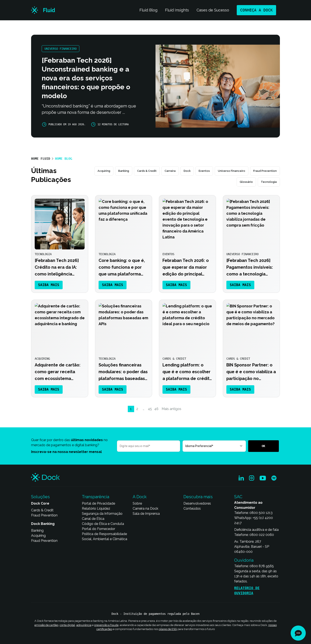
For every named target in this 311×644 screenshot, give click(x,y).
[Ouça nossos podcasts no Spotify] (274, 478)
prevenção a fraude (106, 625)
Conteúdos (192, 508)
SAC (238, 496)
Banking (123, 170)
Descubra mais (198, 496)
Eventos (204, 170)
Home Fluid (40, 159)
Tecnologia (269, 181)
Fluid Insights (177, 10)
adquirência (83, 625)
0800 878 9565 (261, 566)
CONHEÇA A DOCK (256, 10)
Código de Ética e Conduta (103, 524)
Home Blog (63, 159)
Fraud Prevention (265, 170)
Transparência (95, 496)
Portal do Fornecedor (98, 529)
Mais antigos (171, 409)
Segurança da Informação (102, 514)
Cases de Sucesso (213, 10)
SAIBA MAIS (48, 285)
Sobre (137, 503)
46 (156, 409)
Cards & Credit (147, 170)
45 (150, 409)
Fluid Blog (148, 10)
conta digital (67, 625)
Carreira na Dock (145, 508)
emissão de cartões (46, 625)
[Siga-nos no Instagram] (251, 478)
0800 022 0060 (261, 535)
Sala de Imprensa (146, 514)
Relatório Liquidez (96, 508)
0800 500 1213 (260, 513)
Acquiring (104, 170)
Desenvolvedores (197, 503)
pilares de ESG (168, 629)
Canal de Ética (93, 519)
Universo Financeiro (231, 170)
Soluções (40, 496)
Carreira (170, 170)
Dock (187, 170)
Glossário (246, 181)
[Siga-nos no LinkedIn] (241, 478)
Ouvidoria (243, 560)
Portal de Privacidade (98, 503)
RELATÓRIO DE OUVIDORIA (247, 590)
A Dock (140, 496)
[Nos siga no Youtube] (262, 478)
